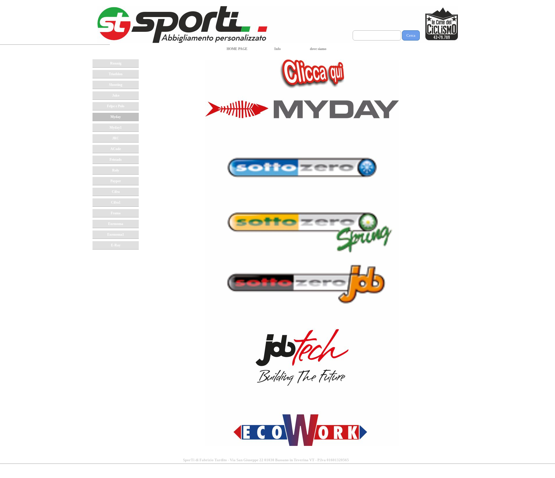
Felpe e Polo (115, 106)
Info (277, 49)
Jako (115, 95)
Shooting (115, 85)
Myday (115, 117)
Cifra (116, 192)
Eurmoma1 (115, 234)
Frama (116, 213)
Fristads (116, 160)
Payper (115, 181)
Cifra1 (116, 202)
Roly (115, 170)
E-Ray (116, 245)
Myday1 (116, 128)
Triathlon (116, 74)
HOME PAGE (237, 49)
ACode (115, 149)
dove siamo (318, 49)
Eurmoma (115, 224)
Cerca (410, 35)
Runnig (115, 63)
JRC (115, 138)
